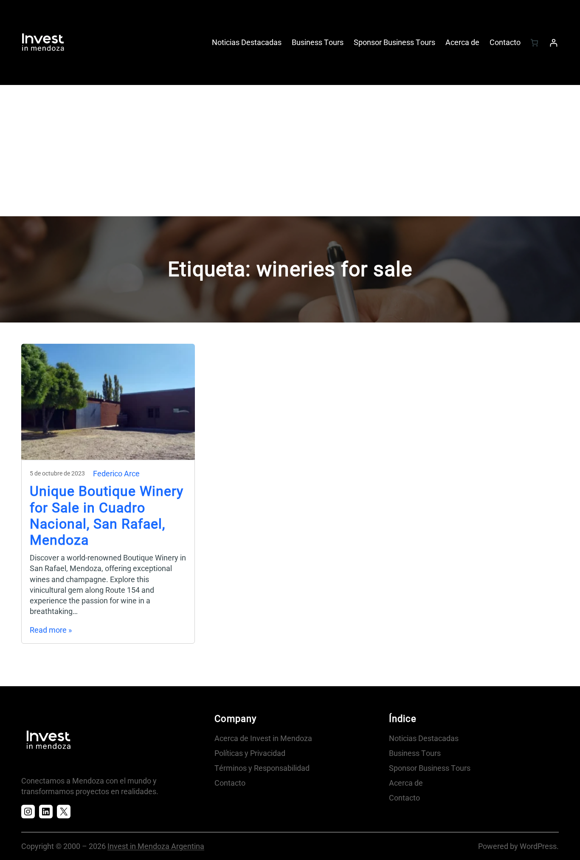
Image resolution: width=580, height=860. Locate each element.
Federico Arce (116, 473)
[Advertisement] (290, 152)
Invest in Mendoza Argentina (155, 846)
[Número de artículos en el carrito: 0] (534, 42)
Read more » (51, 629)
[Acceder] (553, 42)
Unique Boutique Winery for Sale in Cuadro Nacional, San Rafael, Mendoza (106, 515)
